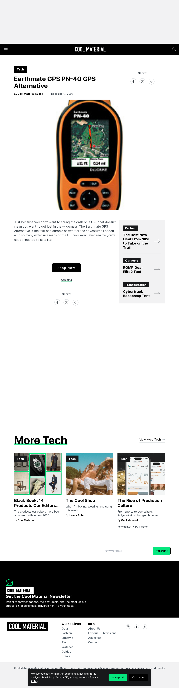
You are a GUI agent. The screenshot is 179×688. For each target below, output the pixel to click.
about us (94, 628)
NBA (135, 526)
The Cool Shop (80, 500)
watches (67, 647)
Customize (138, 677)
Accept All (118, 677)
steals (66, 656)
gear (65, 628)
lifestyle (67, 638)
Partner (143, 526)
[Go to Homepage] (90, 49)
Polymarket (124, 526)
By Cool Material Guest (28, 93)
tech (65, 642)
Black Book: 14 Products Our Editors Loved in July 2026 (35, 505)
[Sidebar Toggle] (5, 49)
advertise (94, 638)
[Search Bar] (174, 49)
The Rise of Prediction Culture (139, 503)
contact (93, 642)
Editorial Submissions (102, 633)
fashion (67, 633)
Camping (66, 279)
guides (66, 651)
